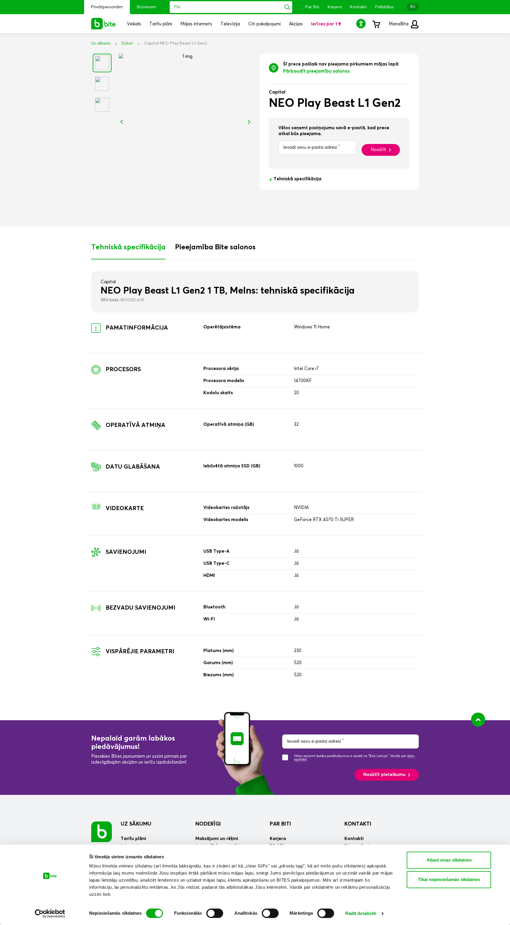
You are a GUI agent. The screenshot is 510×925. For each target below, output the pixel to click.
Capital (277, 92)
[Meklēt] (287, 7)
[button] (361, 23)
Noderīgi (208, 824)
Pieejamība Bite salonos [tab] (215, 247)
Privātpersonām (107, 7)
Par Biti (312, 7)
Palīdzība (384, 7)
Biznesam (146, 7)
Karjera (335, 7)
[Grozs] (376, 23)
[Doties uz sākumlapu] (101, 831)
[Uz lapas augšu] (478, 720)
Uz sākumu (100, 43)
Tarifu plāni (133, 838)
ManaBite (399, 24)
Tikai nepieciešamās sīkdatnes (449, 879)
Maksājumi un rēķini (216, 838)
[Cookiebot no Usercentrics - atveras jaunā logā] (50, 913)
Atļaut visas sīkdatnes (449, 859)
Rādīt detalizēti (361, 913)
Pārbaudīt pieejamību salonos (316, 71)
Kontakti (358, 7)
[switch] (214, 913)
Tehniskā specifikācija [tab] (128, 247)
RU (412, 7)
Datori (127, 43)
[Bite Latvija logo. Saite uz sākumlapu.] (103, 24)
